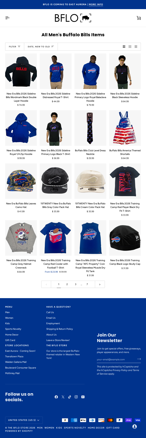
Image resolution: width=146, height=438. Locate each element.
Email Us (50, 317)
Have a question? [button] (58, 306)
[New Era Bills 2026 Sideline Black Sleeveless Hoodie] (125, 71)
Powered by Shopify (19, 431)
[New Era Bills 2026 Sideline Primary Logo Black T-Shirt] (56, 128)
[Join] (138, 359)
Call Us (50, 312)
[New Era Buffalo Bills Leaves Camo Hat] (21, 181)
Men (7, 312)
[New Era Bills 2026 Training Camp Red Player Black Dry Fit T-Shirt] (125, 181)
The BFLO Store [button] (56, 345)
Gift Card (10, 340)
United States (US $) (22, 420)
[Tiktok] (69, 397)
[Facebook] (56, 397)
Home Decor (12, 334)
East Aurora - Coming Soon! (20, 350)
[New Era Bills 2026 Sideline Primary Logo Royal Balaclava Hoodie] (90, 71)
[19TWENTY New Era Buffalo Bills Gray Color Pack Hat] (56, 181)
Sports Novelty (13, 328)
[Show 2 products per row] (124, 47)
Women (9, 317)
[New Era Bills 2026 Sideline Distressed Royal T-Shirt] (56, 71)
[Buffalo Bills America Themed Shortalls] (125, 128)
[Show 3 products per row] (130, 47)
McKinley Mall (12, 373)
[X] (63, 397)
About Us (51, 334)
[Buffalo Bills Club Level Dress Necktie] (90, 128)
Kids (7, 323)
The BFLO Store (18, 427)
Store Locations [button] (17, 345)
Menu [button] (9, 306)
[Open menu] (10, 18)
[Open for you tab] (134, 426)
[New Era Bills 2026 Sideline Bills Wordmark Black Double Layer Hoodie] (21, 71)
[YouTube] (83, 397)
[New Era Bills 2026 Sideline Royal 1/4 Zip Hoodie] (21, 128)
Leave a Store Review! (58, 340)
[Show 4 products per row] (137, 47)
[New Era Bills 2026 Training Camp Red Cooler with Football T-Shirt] (56, 238)
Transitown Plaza (14, 356)
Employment (53, 323)
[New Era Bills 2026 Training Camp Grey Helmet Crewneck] (21, 238)
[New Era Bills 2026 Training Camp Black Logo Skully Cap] (125, 238)
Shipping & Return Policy (59, 328)
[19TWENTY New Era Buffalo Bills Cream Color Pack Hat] (90, 181)
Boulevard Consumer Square (20, 367)
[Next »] (100, 284)
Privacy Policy (120, 370)
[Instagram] (76, 397)
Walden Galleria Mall (16, 361)
